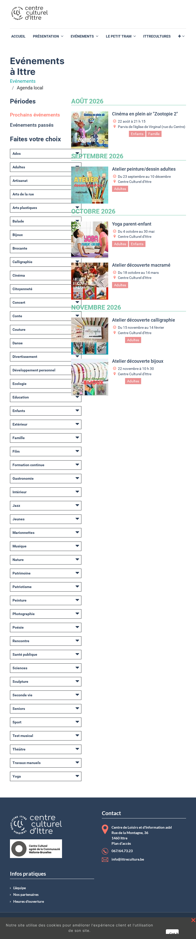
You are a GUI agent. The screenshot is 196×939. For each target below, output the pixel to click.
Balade (18, 221)
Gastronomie (23, 478)
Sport (17, 722)
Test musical (23, 736)
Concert (19, 302)
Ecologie (20, 384)
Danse (18, 343)
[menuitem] (18, 36)
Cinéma (19, 275)
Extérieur (20, 424)
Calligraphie (22, 262)
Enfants (19, 411)
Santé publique (25, 654)
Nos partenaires (26, 895)
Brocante (20, 248)
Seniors (19, 709)
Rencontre (21, 641)
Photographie (24, 614)
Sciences (20, 668)
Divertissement (25, 357)
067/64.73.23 (122, 851)
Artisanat (20, 181)
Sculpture (20, 681)
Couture (19, 329)
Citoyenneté (22, 289)
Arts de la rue (23, 194)
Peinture (20, 600)
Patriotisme (22, 587)
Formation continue (28, 465)
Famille (19, 438)
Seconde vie (22, 695)
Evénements (22, 81)
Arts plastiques (25, 208)
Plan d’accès (121, 843)
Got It (173, 934)
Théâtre (19, 749)
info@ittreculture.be (128, 859)
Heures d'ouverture (28, 901)
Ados (17, 153)
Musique (20, 546)
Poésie (18, 627)
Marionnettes (23, 533)
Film (16, 451)
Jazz (16, 505)
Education (21, 397)
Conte (17, 316)
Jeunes (18, 519)
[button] (181, 36)
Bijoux (18, 235)
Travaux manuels (27, 763)
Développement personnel (34, 370)
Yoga (17, 776)
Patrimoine (22, 573)
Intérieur (20, 492)
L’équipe (19, 888)
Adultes (19, 167)
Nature (18, 560)
